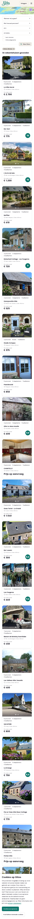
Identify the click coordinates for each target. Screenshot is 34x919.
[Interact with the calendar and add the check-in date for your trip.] (17, 18)
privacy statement (14, 903)
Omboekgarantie (10, 40)
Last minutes (9, 37)
